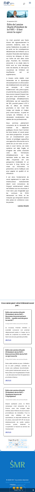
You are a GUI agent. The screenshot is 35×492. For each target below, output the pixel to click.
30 (20, 445)
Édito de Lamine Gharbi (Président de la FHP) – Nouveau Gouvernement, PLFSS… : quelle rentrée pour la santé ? (16, 316)
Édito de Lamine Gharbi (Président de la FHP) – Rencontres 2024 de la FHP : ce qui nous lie (16, 353)
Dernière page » (23, 447)
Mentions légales (23, 482)
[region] (17, 465)
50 (11, 447)
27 (10, 445)
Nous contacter (11, 482)
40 (7, 447)
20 (22, 442)
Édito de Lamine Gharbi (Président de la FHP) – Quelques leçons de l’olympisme (15, 393)
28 (13, 445)
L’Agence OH (21, 485)
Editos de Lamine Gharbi (20, 323)
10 (19, 442)
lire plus (8, 340)
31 (22, 445)
